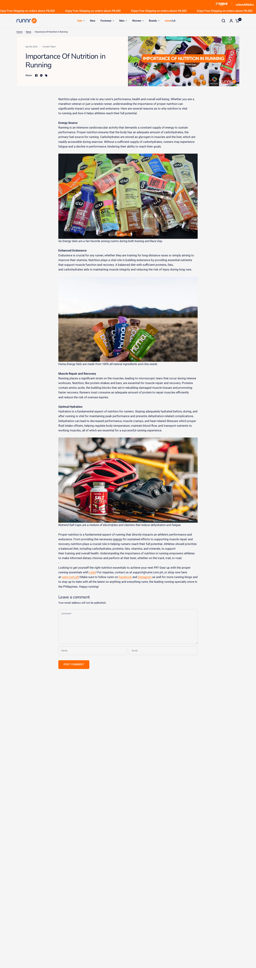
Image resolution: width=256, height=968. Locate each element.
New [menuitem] (92, 20)
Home (19, 32)
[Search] (223, 21)
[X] (41, 75)
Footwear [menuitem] (105, 20)
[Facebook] (36, 75)
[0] (236, 21)
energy (117, 539)
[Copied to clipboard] (46, 75)
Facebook (125, 577)
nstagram (145, 577)
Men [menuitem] (121, 20)
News (28, 32)
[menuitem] (81, 21)
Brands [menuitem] (153, 20)
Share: (28, 75)
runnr (92, 572)
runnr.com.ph (70, 577)
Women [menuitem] (136, 20)
